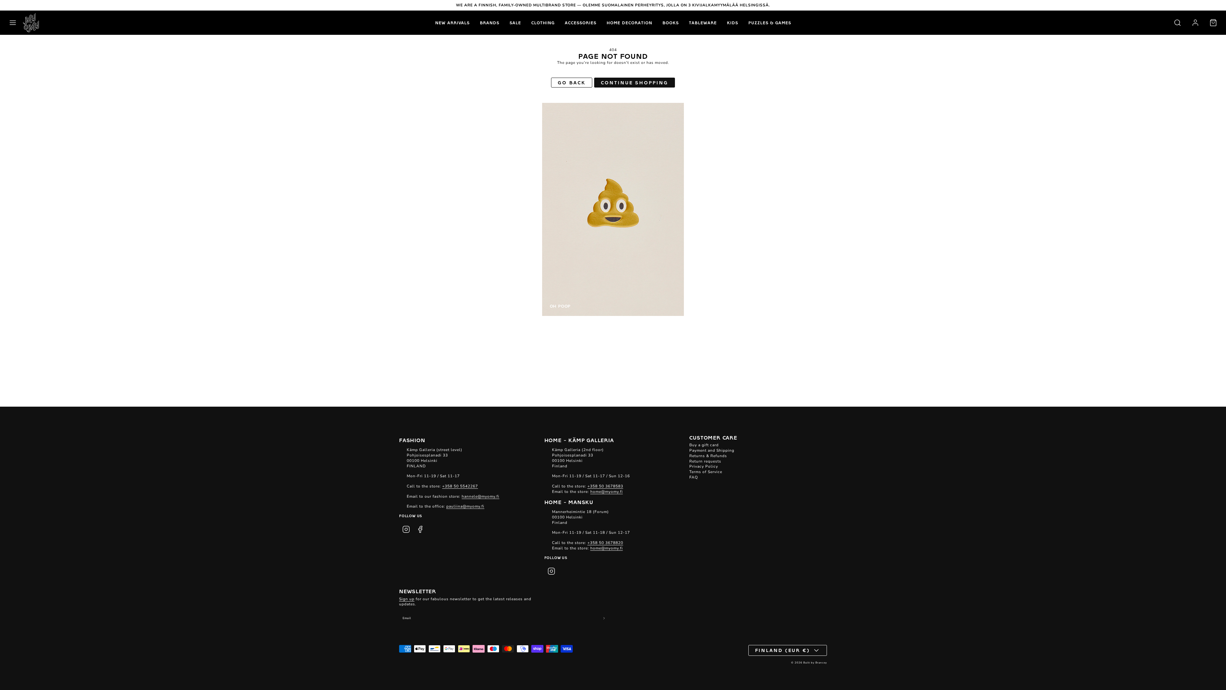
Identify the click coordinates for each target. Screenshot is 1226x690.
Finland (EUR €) (782, 650)
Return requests (705, 461)
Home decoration (629, 22)
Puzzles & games (769, 22)
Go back (571, 82)
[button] (12, 22)
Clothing (543, 22)
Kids (732, 22)
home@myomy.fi (606, 491)
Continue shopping (634, 82)
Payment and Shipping (711, 450)
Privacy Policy (703, 466)
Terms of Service (705, 471)
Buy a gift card (704, 445)
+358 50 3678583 (605, 486)
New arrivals (452, 22)
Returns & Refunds (708, 455)
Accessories (580, 22)
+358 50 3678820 (605, 542)
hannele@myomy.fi (480, 496)
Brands (489, 22)
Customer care (713, 437)
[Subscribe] (604, 618)
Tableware (703, 22)
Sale (515, 22)
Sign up (406, 599)
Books (670, 22)
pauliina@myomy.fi (465, 506)
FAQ (693, 477)
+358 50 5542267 (460, 486)
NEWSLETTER (417, 591)
